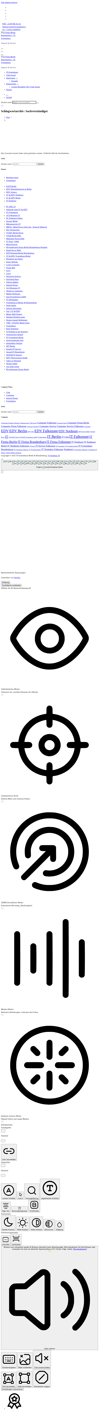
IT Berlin (54, 436)
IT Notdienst (11, 201)
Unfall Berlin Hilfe (13, 236)
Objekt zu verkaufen (14, 291)
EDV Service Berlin (84, 431)
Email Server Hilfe (13, 250)
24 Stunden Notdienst (7, 423)
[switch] (2, 695)
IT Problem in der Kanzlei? (17, 332)
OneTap (17, 578)
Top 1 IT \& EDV (13, 311)
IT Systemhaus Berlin (14, 337)
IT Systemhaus (12, 212)
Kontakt (14, 81)
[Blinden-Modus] (2, 1015)
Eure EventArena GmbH (16, 297)
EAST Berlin (11, 186)
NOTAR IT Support (14, 355)
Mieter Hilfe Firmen (14, 314)
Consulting (87, 426)
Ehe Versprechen (13, 230)
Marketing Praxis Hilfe (15, 239)
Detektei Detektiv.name (15, 317)
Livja (8, 271)
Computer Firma (62, 423)
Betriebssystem (12, 178)
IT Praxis (32, 446)
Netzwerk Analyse (13, 276)
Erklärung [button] (5, 582)
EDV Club (31, 431)
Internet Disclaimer (14, 308)
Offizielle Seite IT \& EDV (16, 210)
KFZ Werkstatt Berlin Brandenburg (20, 253)
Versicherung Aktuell (14, 334)
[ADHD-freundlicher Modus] (2, 908)
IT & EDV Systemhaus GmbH (28, 437)
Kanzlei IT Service (13, 349)
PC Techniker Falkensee (80, 449)
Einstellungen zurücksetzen (12, 1389)
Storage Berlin (12, 221)
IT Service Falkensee (45, 446)
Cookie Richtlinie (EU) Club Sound (25, 87)
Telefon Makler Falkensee (13, 453)
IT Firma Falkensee (58, 441)
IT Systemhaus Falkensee (21, 449)
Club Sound (11, 75)
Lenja (8, 274)
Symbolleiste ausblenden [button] (11, 585)
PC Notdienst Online (14, 218)
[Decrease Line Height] (3, 1175)
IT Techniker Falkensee (52, 449)
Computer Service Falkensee (70, 426)
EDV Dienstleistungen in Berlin (19, 189)
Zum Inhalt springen (9, 2)
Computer (10, 395)
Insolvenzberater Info (14, 340)
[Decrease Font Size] (3, 1140)
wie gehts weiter (12, 367)
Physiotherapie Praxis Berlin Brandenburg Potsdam (26, 247)
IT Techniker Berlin (35, 449)
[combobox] (49, 465)
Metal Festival (11, 244)
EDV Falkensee (46, 431)
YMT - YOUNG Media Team (18, 323)
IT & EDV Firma (14, 437)
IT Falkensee (79, 436)
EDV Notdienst (68, 431)
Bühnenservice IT (13, 224)
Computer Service (47, 426)
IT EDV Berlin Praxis (14, 233)
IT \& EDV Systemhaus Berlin (18, 256)
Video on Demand (13, 361)
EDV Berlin (18, 431)
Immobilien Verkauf (14, 343)
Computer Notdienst (33, 426)
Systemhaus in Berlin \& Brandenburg (21, 303)
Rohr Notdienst (12, 329)
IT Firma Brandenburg (32, 441)
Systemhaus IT (92, 449)
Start (8, 117)
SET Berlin (10, 346)
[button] (2, 471)
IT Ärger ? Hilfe (12, 241)
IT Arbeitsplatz (12, 300)
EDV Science (11, 192)
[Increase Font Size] (3, 1130)
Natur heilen (11, 305)
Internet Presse (12, 285)
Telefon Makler (12, 282)
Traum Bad (10, 268)
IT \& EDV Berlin (13, 198)
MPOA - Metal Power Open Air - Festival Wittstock (26, 227)
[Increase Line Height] (3, 1165)
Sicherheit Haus (12, 279)
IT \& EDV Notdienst (14, 195)
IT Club (65, 437)
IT (6, 436)
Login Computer (12, 265)
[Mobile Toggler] (17, 78)
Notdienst (68, 449)
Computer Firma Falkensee (13, 426)
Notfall (9, 97)
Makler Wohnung (13, 294)
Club (8, 392)
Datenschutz (11, 84)
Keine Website (12, 262)
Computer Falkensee (46, 422)
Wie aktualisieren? (80, 1249)
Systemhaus (11, 180)
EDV (5, 431)
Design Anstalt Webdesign (16, 320)
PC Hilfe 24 (11, 207)
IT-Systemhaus (12, 72)
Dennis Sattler (11, 364)
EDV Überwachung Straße (17, 358)
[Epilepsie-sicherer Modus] (2, 1122)
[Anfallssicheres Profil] (2, 802)
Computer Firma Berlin (78, 422)
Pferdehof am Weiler (14, 259)
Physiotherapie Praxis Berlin (17, 369)
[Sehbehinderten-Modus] (2, 695)
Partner (9, 90)
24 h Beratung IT (13, 215)
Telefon (3, 453)
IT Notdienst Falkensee (18, 446)
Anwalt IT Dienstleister (15, 352)
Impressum (10, 78)
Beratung (17, 423)
